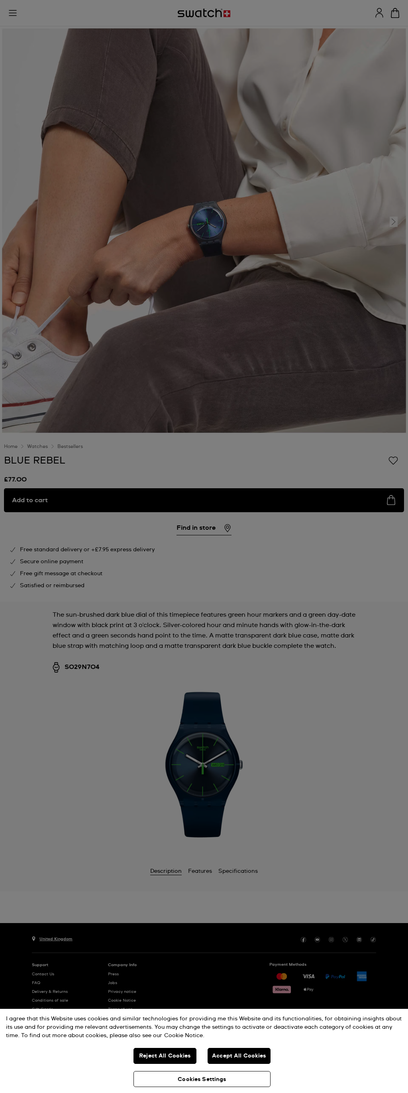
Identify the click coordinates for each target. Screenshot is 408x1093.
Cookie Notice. (184, 1035)
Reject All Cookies (165, 1056)
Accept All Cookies (239, 1056)
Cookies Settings (202, 1079)
